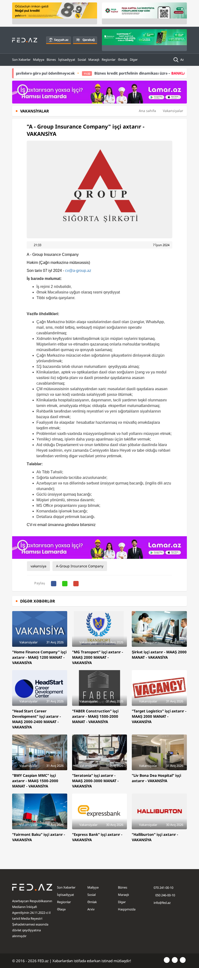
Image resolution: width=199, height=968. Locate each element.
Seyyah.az (61, 40)
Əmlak (122, 59)
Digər (134, 59)
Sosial (82, 59)
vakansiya (38, 566)
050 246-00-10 (165, 895)
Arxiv (91, 909)
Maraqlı (93, 59)
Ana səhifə (147, 110)
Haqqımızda (126, 909)
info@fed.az (162, 902)
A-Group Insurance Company (79, 566)
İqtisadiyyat (66, 59)
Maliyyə (38, 59)
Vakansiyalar (173, 110)
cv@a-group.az (78, 270)
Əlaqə (61, 909)
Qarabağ (89, 40)
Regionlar (109, 59)
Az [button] (182, 59)
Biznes (51, 59)
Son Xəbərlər (21, 59)
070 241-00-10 (163, 887)
